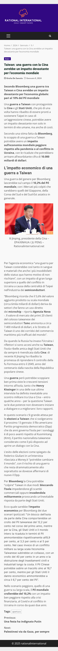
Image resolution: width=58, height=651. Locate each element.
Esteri (7, 59)
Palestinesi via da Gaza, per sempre (26, 629)
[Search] (50, 36)
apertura (16, 611)
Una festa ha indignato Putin (22, 619)
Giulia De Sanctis (14, 78)
